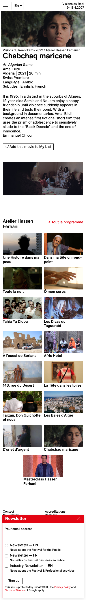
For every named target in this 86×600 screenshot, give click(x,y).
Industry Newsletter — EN (42, 568)
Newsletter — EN (35, 547)
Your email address (18, 528)
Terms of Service (15, 590)
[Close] (78, 518)
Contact (8, 511)
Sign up (13, 580)
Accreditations (55, 511)
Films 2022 (35, 50)
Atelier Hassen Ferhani (62, 50)
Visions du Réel (13, 50)
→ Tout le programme (65, 222)
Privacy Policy (62, 587)
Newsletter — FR (37, 557)
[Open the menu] (5, 5)
